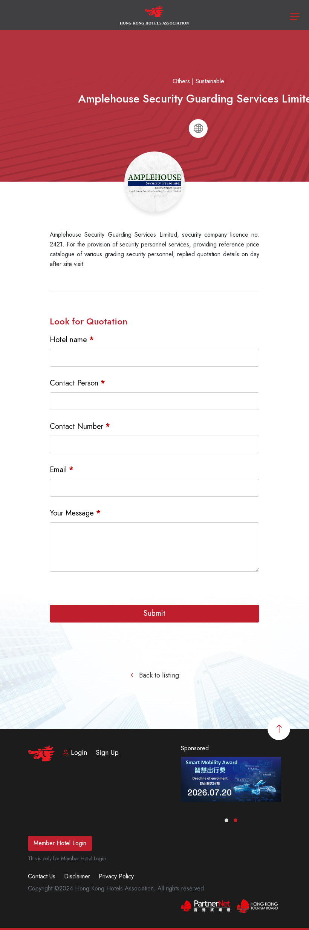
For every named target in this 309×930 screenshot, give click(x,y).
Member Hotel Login (60, 843)
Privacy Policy (116, 876)
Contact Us (41, 876)
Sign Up (107, 752)
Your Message (75, 513)
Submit (154, 613)
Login (79, 752)
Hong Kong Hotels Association (154, 23)
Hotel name (72, 340)
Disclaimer (77, 876)
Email (61, 470)
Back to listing (158, 675)
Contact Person (77, 383)
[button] (226, 820)
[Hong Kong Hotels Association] (154, 14)
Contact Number (80, 426)
